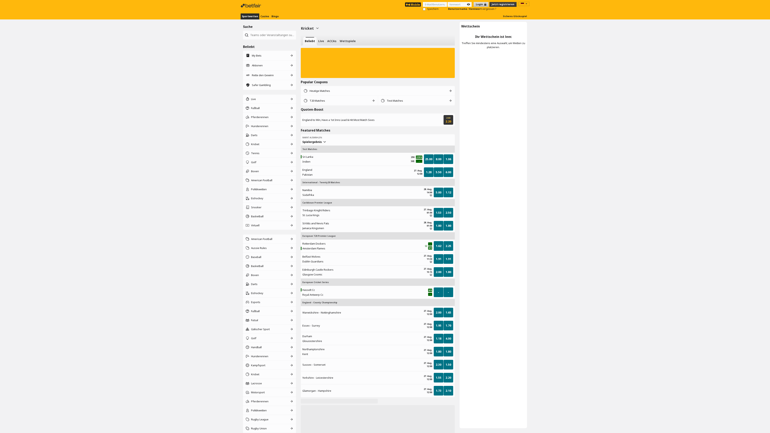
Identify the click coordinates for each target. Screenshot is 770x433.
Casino (264, 16)
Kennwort (475, 9)
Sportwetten (250, 16)
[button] (378, 63)
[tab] (310, 41)
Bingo (275, 16)
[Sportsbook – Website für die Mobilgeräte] (413, 4)
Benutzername (458, 9)
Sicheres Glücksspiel (515, 16)
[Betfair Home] (251, 5)
